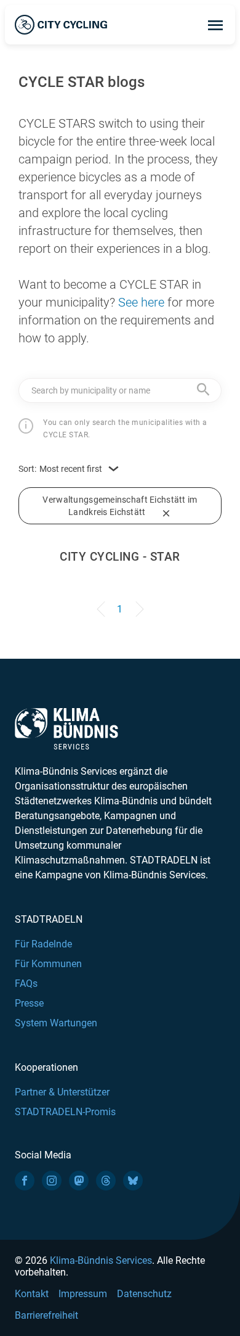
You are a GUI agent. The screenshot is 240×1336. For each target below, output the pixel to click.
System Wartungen (56, 1023)
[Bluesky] (133, 1180)
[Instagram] (52, 1180)
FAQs (26, 983)
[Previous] (102, 603)
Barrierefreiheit (46, 1315)
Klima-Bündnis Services (101, 1260)
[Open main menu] (215, 25)
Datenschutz (144, 1294)
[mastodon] (79, 1180)
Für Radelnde (43, 944)
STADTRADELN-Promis (65, 1112)
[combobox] (120, 390)
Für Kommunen (48, 964)
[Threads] (106, 1180)
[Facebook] (24, 1180)
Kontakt (32, 1294)
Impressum (82, 1294)
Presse (29, 1003)
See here (141, 302)
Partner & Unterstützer (62, 1092)
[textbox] (120, 389)
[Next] (137, 603)
